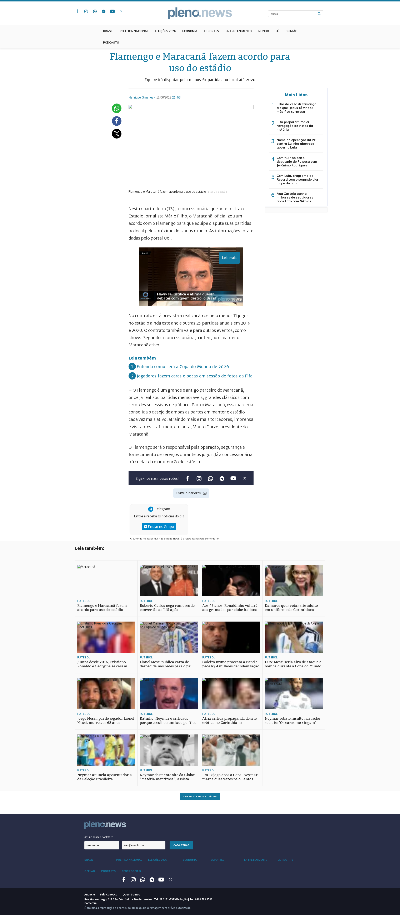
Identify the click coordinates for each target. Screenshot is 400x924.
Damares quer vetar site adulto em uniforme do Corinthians (291, 607)
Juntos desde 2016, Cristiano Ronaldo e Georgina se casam (102, 664)
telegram (103, 11)
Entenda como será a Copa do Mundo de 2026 (183, 366)
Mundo (263, 31)
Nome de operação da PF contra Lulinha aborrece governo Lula (296, 143)
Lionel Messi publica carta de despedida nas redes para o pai (166, 664)
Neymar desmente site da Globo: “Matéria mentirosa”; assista (167, 777)
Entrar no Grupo (160, 526)
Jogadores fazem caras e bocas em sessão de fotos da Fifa (194, 375)
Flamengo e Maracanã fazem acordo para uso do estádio (102, 607)
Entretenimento (239, 31)
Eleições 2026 (165, 31)
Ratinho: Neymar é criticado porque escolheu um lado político (168, 720)
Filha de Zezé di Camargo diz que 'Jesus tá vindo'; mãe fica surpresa (296, 108)
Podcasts (111, 42)
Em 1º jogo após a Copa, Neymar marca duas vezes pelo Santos (230, 777)
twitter (121, 11)
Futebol (83, 601)
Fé (277, 31)
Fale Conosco (108, 894)
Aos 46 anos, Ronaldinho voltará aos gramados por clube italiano (230, 607)
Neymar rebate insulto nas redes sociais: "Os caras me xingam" (292, 720)
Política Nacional (134, 31)
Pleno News (200, 13)
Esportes (211, 31)
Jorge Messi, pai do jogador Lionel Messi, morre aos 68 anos (105, 720)
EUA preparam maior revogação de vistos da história (295, 125)
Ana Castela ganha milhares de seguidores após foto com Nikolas (295, 197)
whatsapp (94, 11)
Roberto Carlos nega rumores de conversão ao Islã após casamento (167, 609)
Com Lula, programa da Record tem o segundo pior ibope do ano (298, 179)
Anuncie (89, 894)
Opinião (291, 31)
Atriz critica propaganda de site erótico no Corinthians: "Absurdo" (229, 722)
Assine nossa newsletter (98, 837)
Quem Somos (131, 894)
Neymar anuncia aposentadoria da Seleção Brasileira (104, 777)
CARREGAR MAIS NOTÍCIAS (200, 796)
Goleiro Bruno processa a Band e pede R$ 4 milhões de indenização (230, 664)
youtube (112, 11)
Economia (189, 31)
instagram (86, 11)
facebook (77, 11)
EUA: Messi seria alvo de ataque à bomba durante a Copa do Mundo (293, 664)
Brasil (108, 31)
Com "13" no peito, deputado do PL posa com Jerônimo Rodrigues (297, 161)
